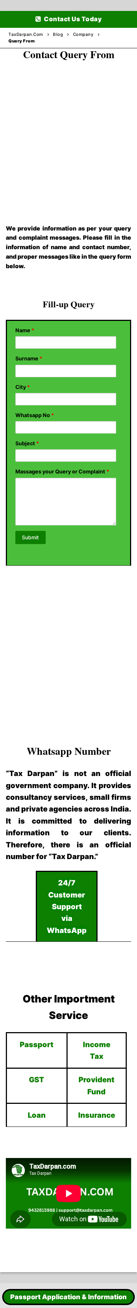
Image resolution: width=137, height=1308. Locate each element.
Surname (28, 358)
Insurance (96, 1115)
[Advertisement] (68, 134)
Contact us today (72, 19)
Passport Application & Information (68, 1297)
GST (36, 1079)
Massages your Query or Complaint (62, 471)
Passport (36, 1044)
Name (24, 330)
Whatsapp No (34, 415)
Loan (37, 1115)
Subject (27, 443)
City (22, 387)
